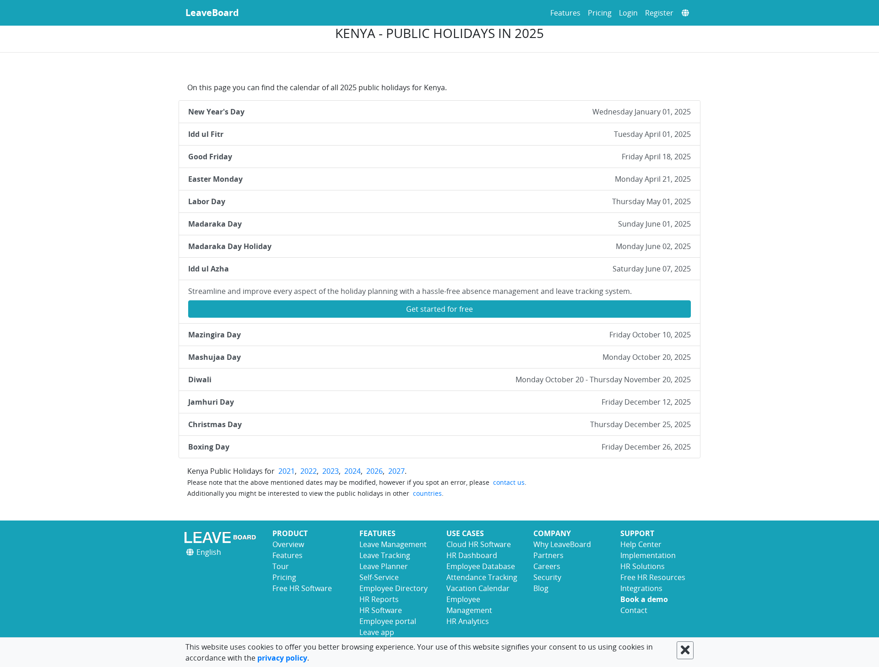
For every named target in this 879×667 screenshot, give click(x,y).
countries (427, 493)
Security (547, 577)
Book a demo (644, 599)
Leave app (376, 632)
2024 (352, 471)
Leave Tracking (384, 555)
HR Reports (379, 599)
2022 (308, 471)
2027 (396, 471)
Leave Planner (383, 566)
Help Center (641, 544)
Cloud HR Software (478, 544)
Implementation (648, 555)
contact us (509, 482)
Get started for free (439, 309)
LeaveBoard (212, 12)
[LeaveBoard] (222, 537)
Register (659, 13)
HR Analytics (467, 621)
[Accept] (685, 650)
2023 (330, 471)
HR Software (380, 610)
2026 (374, 471)
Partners (548, 555)
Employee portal (387, 621)
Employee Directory (393, 588)
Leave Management (393, 544)
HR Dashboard (471, 555)
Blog (540, 588)
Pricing (600, 13)
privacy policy (282, 658)
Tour (280, 566)
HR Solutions (642, 566)
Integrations (641, 588)
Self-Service (379, 577)
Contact (633, 610)
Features (565, 13)
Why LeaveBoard (562, 544)
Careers (546, 566)
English (208, 552)
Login (628, 13)
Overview (288, 544)
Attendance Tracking (481, 577)
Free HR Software (302, 588)
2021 (286, 471)
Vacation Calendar (478, 588)
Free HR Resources (652, 577)
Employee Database (480, 566)
